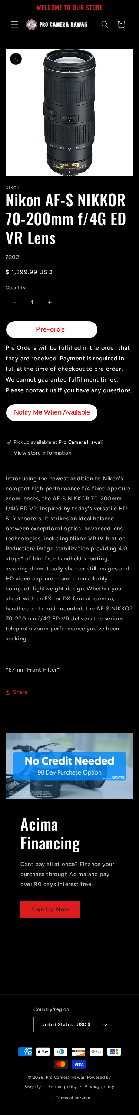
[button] (15, 24)
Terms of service (73, 1097)
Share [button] (20, 692)
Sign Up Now (50, 909)
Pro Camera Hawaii (66, 1077)
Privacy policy (100, 1086)
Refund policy (62, 1086)
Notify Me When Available (52, 412)
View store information (43, 453)
